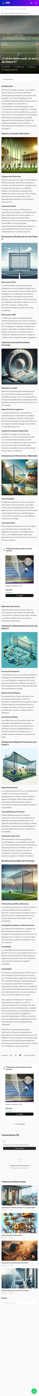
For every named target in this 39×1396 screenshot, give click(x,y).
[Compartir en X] (15, 1055)
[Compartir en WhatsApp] (11, 1055)
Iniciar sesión (19, 1148)
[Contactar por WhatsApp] (34, 1391)
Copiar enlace (30, 1055)
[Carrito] (31, 3)
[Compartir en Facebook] (20, 1055)
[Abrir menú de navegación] (35, 3)
